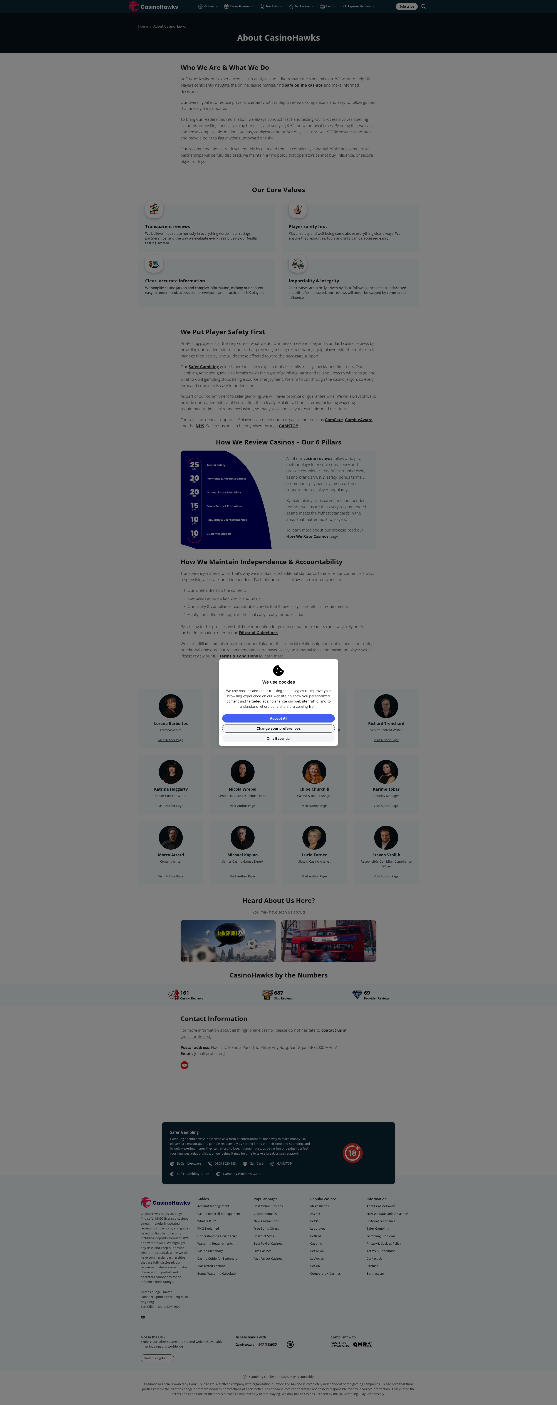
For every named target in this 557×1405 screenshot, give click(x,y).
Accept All (278, 718)
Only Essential (278, 738)
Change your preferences (279, 728)
